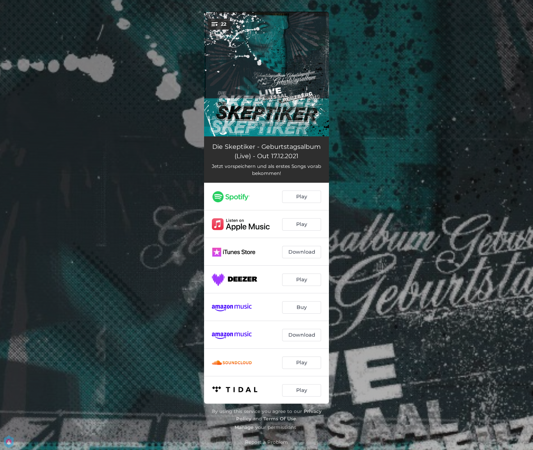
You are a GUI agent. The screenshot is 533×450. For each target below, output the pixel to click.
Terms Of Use (279, 419)
